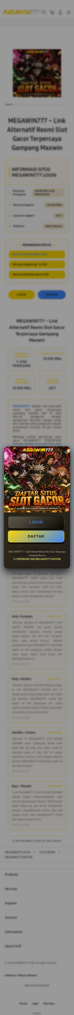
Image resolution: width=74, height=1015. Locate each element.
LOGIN (36, 522)
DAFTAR (36, 536)
